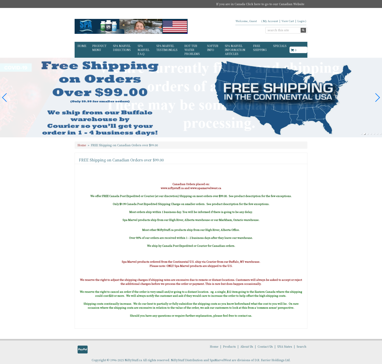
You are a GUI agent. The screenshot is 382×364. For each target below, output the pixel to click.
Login (301, 21)
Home (82, 46)
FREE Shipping (260, 48)
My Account (270, 21)
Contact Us (265, 346)
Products (229, 346)
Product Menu (99, 48)
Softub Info (212, 48)
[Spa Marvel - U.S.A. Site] (131, 26)
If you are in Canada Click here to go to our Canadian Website (260, 4)
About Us (246, 346)
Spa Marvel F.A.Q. (143, 50)
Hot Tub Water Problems (192, 50)
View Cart (288, 21)
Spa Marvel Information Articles (235, 50)
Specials (279, 46)
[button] (361, 134)
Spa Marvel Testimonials (166, 48)
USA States (284, 346)
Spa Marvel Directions (122, 48)
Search (301, 346)
